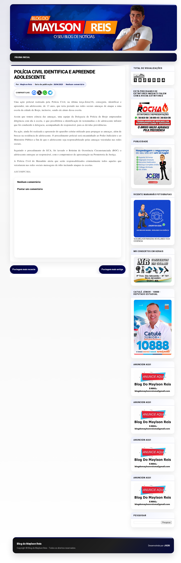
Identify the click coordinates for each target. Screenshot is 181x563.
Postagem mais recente (23, 269)
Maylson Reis (26, 84)
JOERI (167, 545)
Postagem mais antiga (112, 269)
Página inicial (22, 57)
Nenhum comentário (75, 84)
